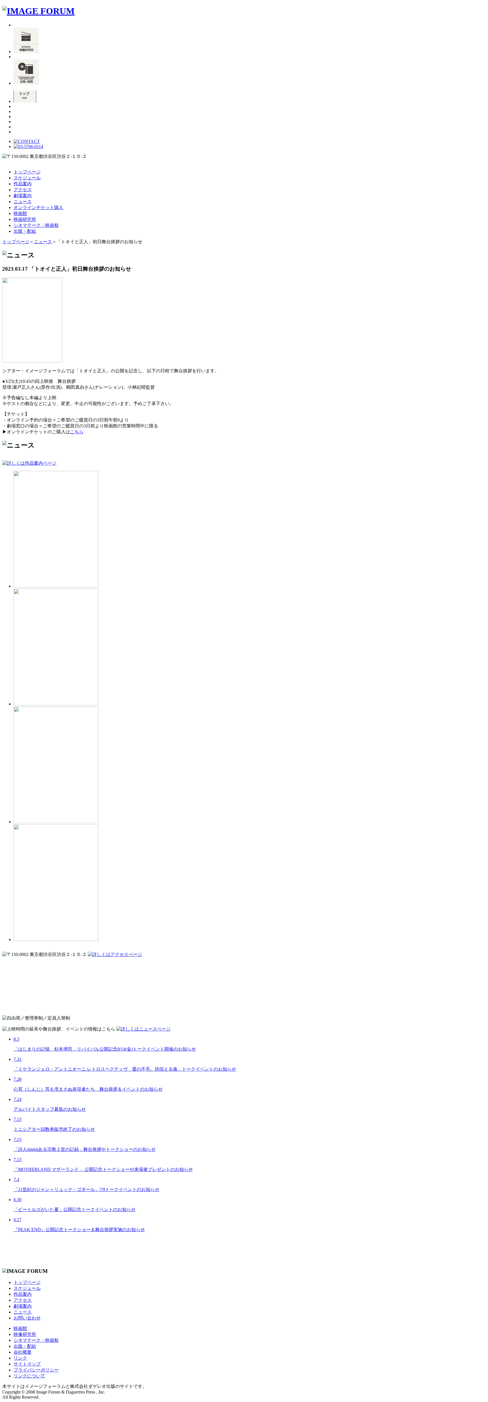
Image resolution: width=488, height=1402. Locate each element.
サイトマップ (27, 1364)
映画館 (20, 213)
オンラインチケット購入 (38, 207)
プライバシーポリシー (36, 1370)
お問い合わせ (27, 1318)
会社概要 (23, 1352)
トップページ (27, 171)
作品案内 (23, 183)
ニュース (23, 201)
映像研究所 (25, 1334)
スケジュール (27, 177)
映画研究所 (25, 219)
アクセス (23, 189)
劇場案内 (23, 195)
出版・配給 (25, 231)
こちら (77, 431)
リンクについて (29, 1375)
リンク (20, 1358)
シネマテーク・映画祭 (36, 225)
